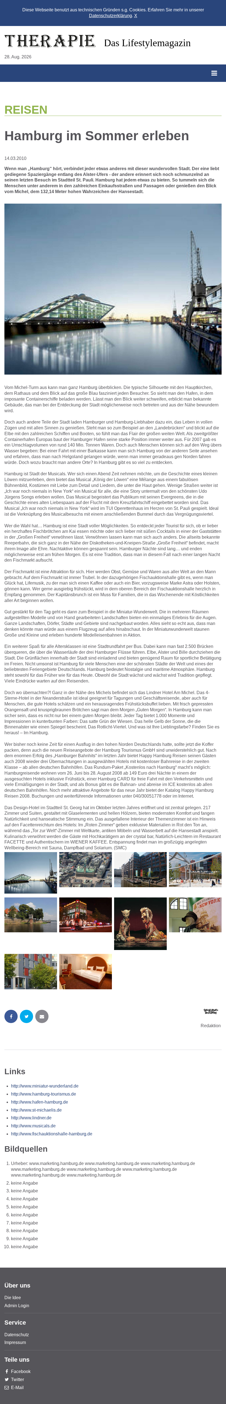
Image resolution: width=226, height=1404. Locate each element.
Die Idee (12, 1297)
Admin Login (16, 1305)
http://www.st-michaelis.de (36, 1110)
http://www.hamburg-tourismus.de (43, 1094)
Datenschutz (16, 1334)
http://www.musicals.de (33, 1125)
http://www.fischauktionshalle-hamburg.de (51, 1133)
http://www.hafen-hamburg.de (39, 1102)
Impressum (15, 1342)
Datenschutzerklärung (110, 15)
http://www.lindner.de (31, 1117)
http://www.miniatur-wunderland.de (45, 1086)
